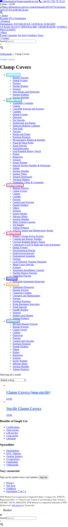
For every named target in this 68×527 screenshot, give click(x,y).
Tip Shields (18, 225)
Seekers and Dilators (23, 315)
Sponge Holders (21, 94)
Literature (12, 35)
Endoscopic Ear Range (24, 123)
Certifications (13, 427)
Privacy (10, 483)
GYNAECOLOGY (10, 26)
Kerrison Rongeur (22, 137)
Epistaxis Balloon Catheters (26, 125)
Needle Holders (20, 86)
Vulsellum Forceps (22, 276)
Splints (16, 168)
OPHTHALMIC (29, 26)
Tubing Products (21, 227)
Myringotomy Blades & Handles (29, 140)
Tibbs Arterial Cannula (24, 222)
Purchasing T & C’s (16, 491)
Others (16, 208)
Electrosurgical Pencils (24, 250)
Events (3, 35)
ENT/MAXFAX (22, 24)
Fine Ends (18, 128)
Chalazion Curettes (22, 293)
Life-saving (12, 433)
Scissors (17, 89)
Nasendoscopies (21, 148)
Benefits (4, 18)
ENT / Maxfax (14, 100)
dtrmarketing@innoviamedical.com (21, 1)
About (4, 15)
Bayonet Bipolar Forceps (25, 324)
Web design (17, 505)
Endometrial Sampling (24, 256)
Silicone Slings (20, 216)
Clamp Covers (20, 191)
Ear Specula (19, 120)
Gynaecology (13, 233)
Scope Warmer (20, 162)
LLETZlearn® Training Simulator (30, 261)
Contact (4, 38)
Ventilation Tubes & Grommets (28, 182)
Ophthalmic (13, 284)
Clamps (16, 106)
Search (3, 41)
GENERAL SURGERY (43, 24)
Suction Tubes (20, 174)
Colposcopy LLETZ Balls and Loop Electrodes (36, 244)
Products (5, 21)
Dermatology (6, 24)
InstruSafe (12, 278)
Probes (16, 154)
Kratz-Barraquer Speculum (26, 304)
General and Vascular (23, 202)
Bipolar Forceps (21, 77)
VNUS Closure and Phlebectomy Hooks (33, 230)
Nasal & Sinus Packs (23, 142)
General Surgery (15, 185)
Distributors (20, 18)
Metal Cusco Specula (23, 264)
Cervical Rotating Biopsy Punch (29, 242)
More (3, 32)
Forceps (17, 83)
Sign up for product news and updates (19, 477)
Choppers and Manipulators (26, 295)
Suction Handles (21, 97)
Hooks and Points (21, 134)
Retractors (18, 157)
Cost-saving (12, 435)
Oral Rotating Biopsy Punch (27, 151)
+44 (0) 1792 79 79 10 (53, 1)
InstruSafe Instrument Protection (29, 281)
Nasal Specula (20, 145)
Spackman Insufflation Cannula (28, 270)
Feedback (32, 35)
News (40, 35)
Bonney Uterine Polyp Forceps (28, 236)
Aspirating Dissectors (23, 287)
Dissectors (18, 335)
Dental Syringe (20, 80)
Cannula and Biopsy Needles (27, 239)
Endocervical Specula (23, 253)
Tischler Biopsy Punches (25, 273)
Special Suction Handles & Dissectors (31, 165)
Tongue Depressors (22, 176)
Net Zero (22, 35)
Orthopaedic (6, 54)
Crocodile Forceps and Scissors (28, 108)
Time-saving (12, 430)
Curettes (17, 111)
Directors (17, 117)
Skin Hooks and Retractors (26, 91)
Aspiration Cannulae (23, 103)
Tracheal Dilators (21, 179)
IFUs (11, 18)
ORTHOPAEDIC (47, 26)
